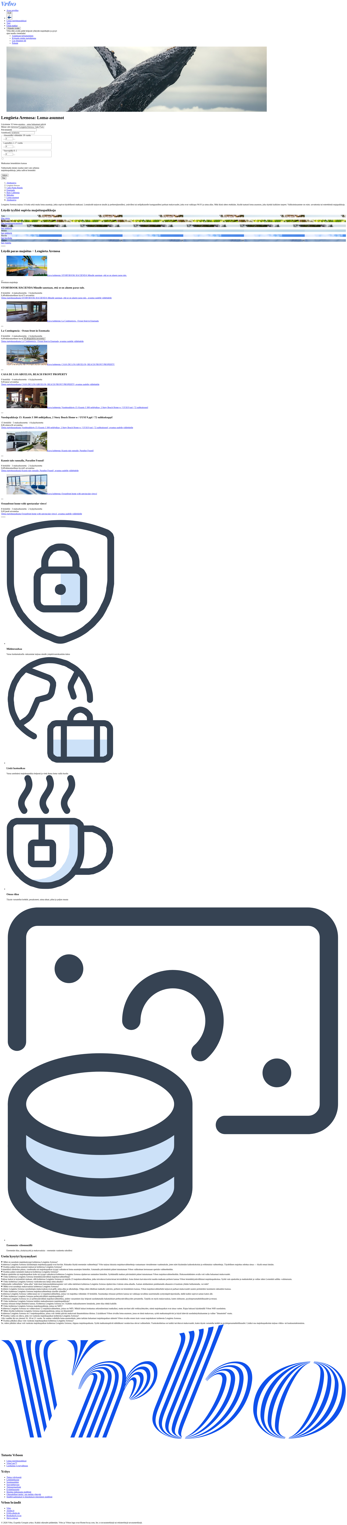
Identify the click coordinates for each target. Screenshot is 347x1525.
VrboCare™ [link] (12, 1463)
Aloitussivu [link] (11, 183)
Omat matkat (12, 25)
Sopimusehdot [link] (13, 1482)
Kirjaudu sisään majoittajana (24, 38)
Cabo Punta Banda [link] (15, 188)
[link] (34, 43)
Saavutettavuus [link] (13, 1484)
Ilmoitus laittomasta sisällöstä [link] (19, 1492)
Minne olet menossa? (10, 127)
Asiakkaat (5, 132)
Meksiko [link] (10, 195)
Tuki (8, 23)
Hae (3, 178)
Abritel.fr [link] (10, 1511)
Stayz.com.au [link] (12, 1518)
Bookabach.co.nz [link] (14, 1515)
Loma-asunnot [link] (13, 197)
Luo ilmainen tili (19, 41)
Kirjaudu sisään (14, 28)
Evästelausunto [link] (13, 1489)
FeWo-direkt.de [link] (13, 1513)
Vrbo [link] (9, 1508)
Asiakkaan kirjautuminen (22, 36)
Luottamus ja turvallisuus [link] (17, 1466)
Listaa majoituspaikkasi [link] (16, 1461)
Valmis (4, 175)
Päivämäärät (6, 130)
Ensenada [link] (11, 190)
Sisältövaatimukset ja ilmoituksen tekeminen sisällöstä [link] (29, 1497)
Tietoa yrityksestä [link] (14, 1477)
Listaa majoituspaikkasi (16, 21)
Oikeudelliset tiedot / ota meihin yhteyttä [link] (24, 1494)
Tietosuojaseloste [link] (14, 1487)
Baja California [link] (13, 192)
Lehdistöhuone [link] (13, 1480)
